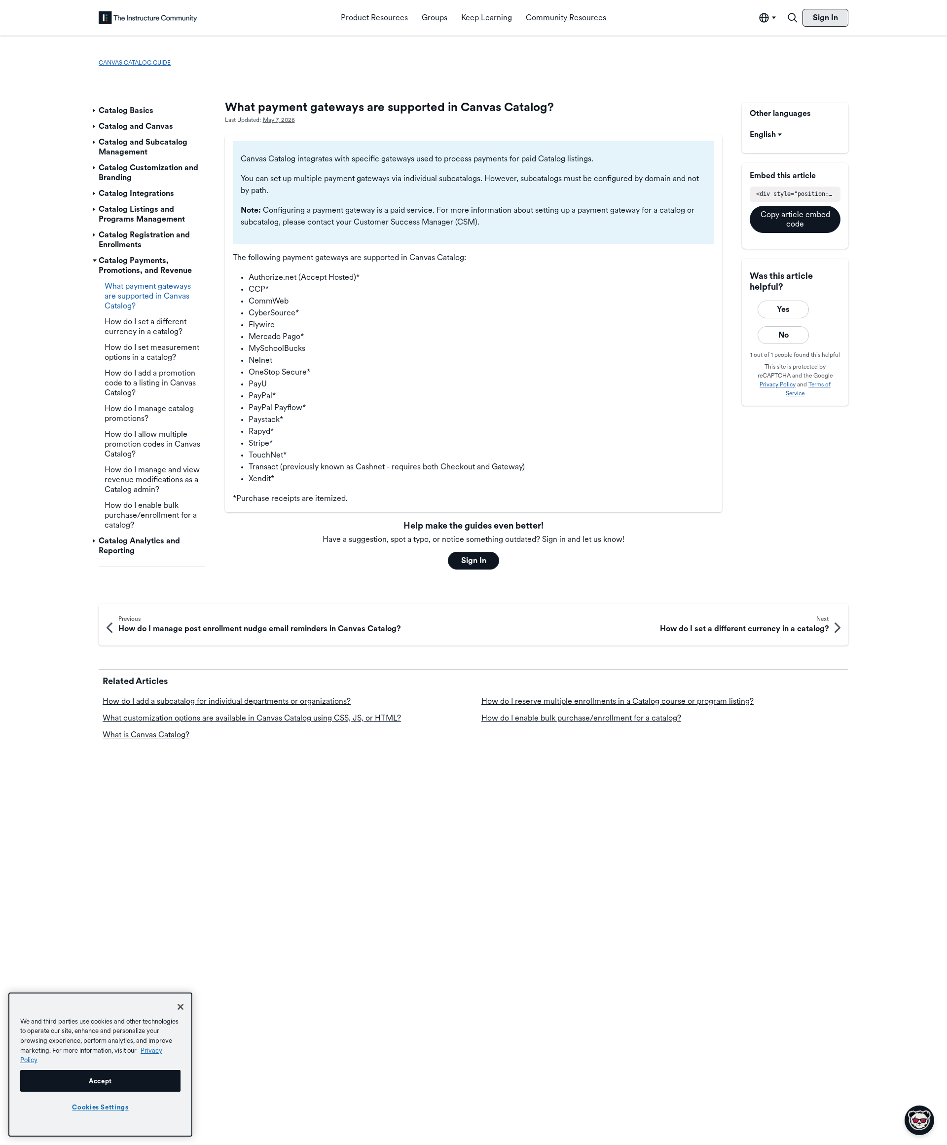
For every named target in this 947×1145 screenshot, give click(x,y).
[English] (148, 17)
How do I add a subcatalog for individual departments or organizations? (227, 701)
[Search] (792, 18)
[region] (100, 1064)
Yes (783, 309)
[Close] (180, 1007)
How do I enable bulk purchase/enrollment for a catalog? (581, 718)
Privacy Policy (778, 385)
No (783, 335)
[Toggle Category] (95, 110)
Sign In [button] (473, 560)
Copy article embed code (795, 219)
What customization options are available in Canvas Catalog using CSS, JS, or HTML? (252, 718)
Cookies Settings (100, 1107)
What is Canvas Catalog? (146, 734)
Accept (100, 1081)
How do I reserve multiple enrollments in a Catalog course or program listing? (617, 701)
